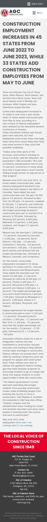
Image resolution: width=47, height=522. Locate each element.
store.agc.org (23, 502)
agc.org (23, 489)
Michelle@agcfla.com (23, 476)
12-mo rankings (24, 425)
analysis (11, 123)
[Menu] (35, 4)
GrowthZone (31, 518)
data (18, 422)
